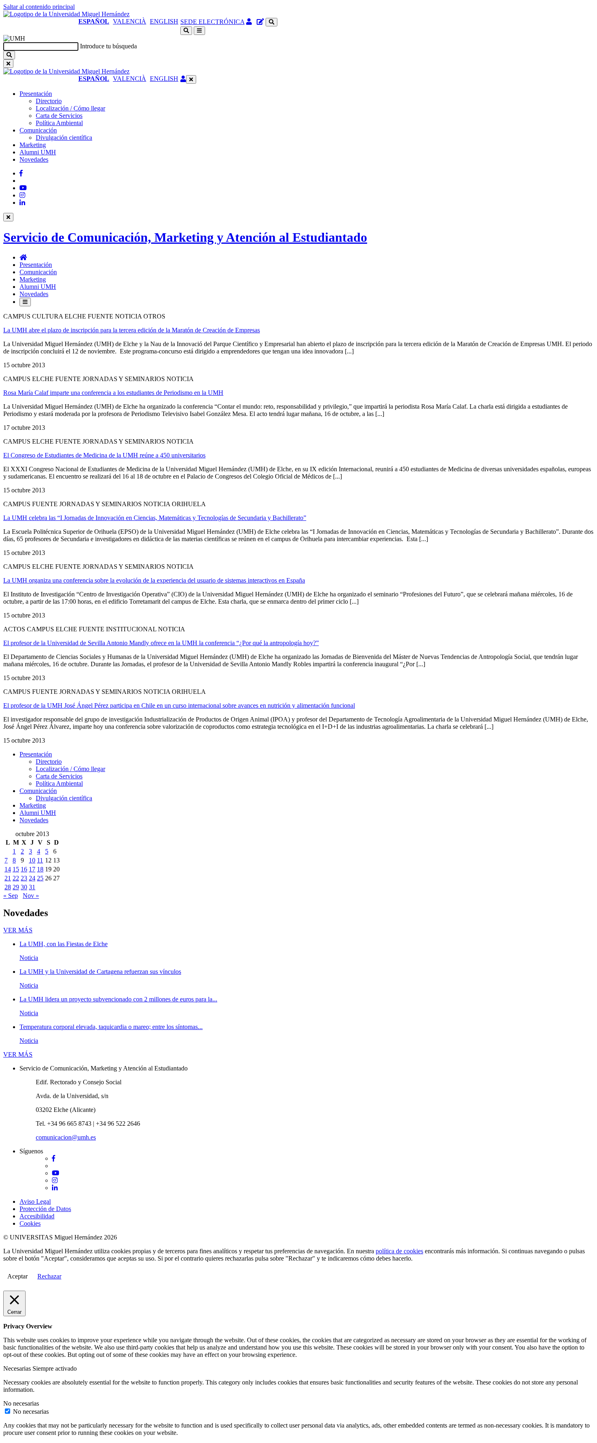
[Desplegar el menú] (199, 30)
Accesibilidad (36, 1216)
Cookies (30, 1223)
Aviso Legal (35, 1201)
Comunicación (38, 130)
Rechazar (49, 1276)
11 (40, 860)
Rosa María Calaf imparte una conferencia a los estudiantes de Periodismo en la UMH (113, 392)
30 (24, 887)
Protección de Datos (45, 1208)
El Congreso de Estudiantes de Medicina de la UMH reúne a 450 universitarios (104, 455)
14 (7, 869)
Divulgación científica (64, 137)
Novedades (33, 159)
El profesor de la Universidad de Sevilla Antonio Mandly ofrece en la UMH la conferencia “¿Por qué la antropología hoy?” (161, 642)
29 (16, 887)
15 (16, 869)
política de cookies (399, 1251)
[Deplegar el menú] (25, 302)
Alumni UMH (37, 152)
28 (7, 887)
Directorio (49, 101)
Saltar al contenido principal (39, 6)
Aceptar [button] (17, 1276)
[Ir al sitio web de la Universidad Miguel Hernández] (66, 14)
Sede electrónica (212, 21)
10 (32, 860)
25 (40, 878)
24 (32, 878)
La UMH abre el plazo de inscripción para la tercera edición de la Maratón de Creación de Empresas (131, 330)
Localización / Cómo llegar (70, 108)
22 (16, 878)
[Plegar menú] (191, 79)
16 (24, 869)
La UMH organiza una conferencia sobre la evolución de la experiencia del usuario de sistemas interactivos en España (154, 580)
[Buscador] (271, 22)
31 (32, 887)
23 (24, 878)
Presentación (35, 93)
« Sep (10, 895)
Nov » (31, 895)
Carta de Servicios (59, 115)
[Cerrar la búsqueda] (8, 63)
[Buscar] (9, 55)
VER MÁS (17, 930)
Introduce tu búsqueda (108, 46)
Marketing (32, 144)
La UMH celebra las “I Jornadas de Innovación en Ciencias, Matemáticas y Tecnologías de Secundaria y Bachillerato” (154, 517)
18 (40, 869)
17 (32, 869)
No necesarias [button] (21, 1403)
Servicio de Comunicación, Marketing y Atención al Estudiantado (185, 237)
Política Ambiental (59, 122)
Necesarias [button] (17, 1368)
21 (7, 878)
